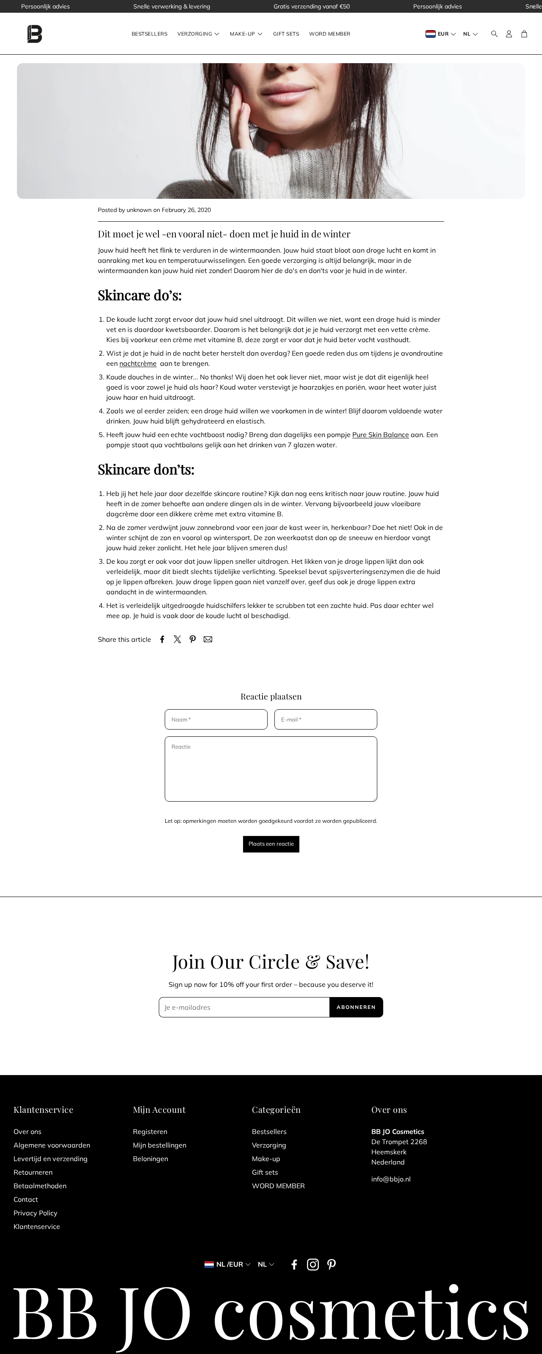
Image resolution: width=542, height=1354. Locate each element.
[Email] (208, 639)
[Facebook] (294, 1264)
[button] (492, 34)
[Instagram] (313, 1264)
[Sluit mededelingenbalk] (533, 6)
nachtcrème (138, 363)
